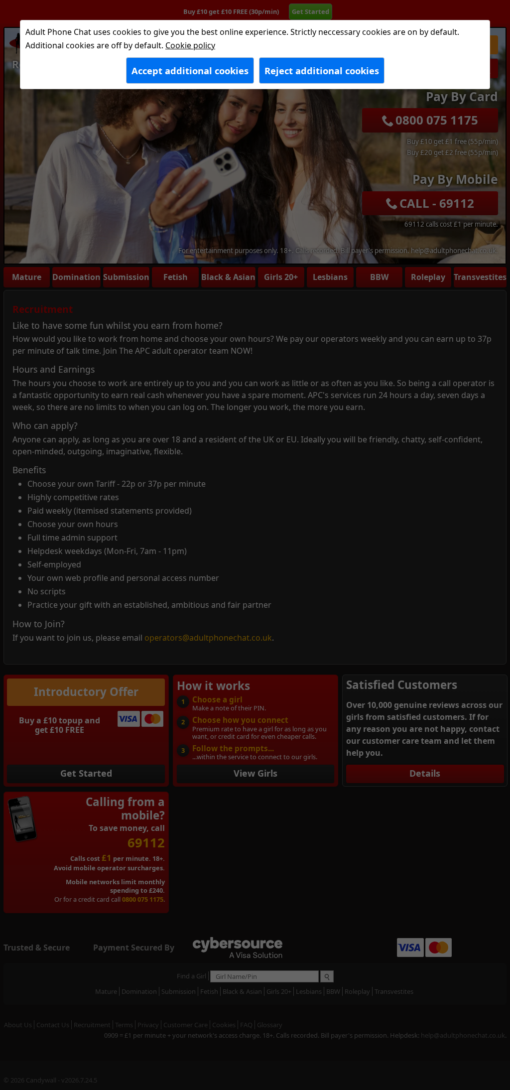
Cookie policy (190, 45)
